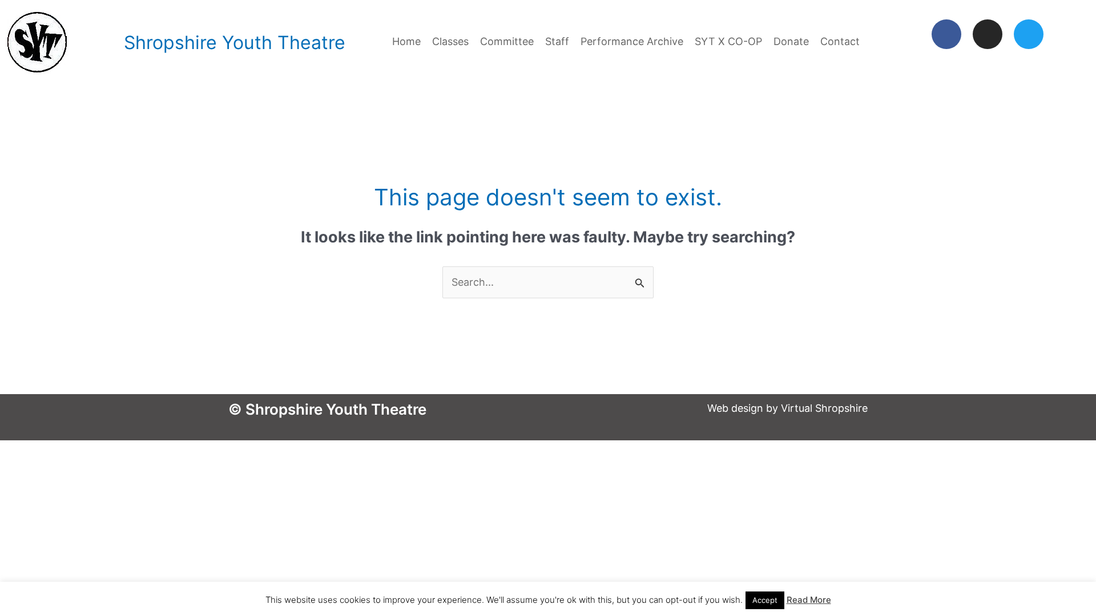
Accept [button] (764, 600)
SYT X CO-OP (728, 41)
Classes (450, 41)
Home (406, 41)
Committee (507, 41)
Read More (809, 599)
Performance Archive (632, 41)
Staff (557, 41)
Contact (840, 41)
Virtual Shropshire (824, 408)
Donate (791, 41)
